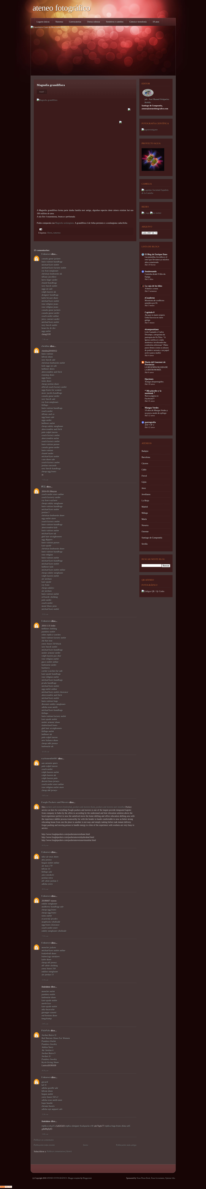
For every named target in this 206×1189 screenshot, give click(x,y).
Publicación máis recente (44, 1145)
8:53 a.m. (45, 889)
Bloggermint (87, 1178)
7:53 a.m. (45, 480)
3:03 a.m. (45, 796)
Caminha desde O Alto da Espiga (155, 275)
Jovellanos (146, 494)
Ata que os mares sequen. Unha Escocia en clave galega (155, 317)
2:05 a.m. (45, 1024)
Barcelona (146, 457)
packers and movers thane (84, 807)
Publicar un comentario (44, 1140)
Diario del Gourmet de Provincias (155, 363)
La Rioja (145, 500)
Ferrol (144, 476)
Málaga (145, 513)
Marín (144, 519)
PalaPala (45, 1030)
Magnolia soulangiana (64, 223)
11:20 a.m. (46, 752)
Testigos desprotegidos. (154, 382)
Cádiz (144, 470)
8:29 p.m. (45, 1071)
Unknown (46, 254)
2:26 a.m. (45, 1114)
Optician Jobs (170, 1178)
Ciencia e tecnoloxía (138, 22)
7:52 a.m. (45, 936)
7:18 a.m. (45, 339)
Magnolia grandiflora (51, 85)
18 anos (156, 22)
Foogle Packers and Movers (55, 802)
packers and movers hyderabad (59, 807)
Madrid (145, 507)
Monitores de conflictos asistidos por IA (154, 301)
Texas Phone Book (143, 1178)
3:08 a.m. (45, 1134)
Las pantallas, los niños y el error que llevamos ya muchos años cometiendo (157, 259)
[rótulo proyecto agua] (153, 170)
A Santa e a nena (151, 288)
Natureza (59, 22)
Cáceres (145, 463)
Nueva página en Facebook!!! (151, 397)
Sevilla (144, 544)
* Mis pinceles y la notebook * (153, 392)
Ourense (145, 531)
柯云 (43, 486)
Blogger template (74, 1178)
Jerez (144, 488)
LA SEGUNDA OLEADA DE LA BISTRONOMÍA (156, 368)
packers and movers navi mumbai (110, 807)
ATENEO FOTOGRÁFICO (61, 7)
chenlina (45, 346)
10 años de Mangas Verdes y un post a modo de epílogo (156, 411)
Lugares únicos (43, 22)
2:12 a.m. (45, 614)
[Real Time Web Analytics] (6, 1187)
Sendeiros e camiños (114, 22)
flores (49, 233)
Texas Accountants (157, 1178)
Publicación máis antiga (126, 1145)
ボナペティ (150, 425)
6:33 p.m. (45, 845)
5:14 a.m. (45, 980)
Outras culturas (93, 22)
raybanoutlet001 (49, 758)
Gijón (144, 482)
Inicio (85, 1145)
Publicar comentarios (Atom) (59, 1151)
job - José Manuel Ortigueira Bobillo (157, 101)
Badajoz (145, 451)
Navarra (145, 525)
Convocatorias (75, 22)
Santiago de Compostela (152, 538)
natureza (56, 233)
